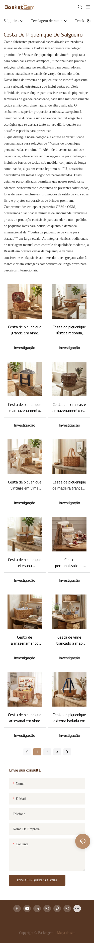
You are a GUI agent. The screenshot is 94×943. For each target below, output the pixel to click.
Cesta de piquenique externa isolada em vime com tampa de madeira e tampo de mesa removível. (69, 718)
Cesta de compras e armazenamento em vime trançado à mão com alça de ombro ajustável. (69, 407)
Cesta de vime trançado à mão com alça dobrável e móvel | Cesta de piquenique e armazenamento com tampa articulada (69, 640)
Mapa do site (65, 933)
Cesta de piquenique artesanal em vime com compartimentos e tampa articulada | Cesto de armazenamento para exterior (24, 718)
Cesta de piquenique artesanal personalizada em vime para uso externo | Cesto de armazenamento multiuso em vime (24, 562)
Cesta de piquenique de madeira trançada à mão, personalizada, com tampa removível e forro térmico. (69, 485)
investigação (24, 347)
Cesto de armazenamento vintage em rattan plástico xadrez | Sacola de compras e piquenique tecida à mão (25, 640)
